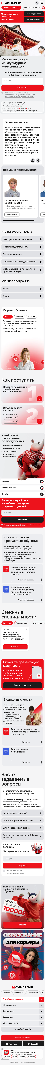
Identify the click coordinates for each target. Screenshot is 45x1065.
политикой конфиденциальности (15, 525)
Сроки (15, 1056)
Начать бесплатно (11, 8)
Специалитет (33, 992)
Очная (7, 317)
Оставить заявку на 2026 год (33, 13)
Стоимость (22, 1056)
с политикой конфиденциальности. (19, 97)
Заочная (19, 317)
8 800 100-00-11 (11, 418)
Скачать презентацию (33, 19)
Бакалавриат (22, 623)
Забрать (22, 925)
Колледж (7, 623)
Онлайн (31, 317)
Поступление (31, 1056)
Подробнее (15, 647)
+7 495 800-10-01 (11, 422)
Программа (7, 1056)
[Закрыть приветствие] (2, 1049)
